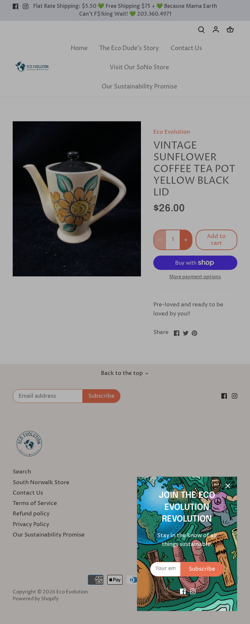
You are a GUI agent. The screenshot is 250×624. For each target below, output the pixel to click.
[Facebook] (183, 591)
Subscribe (202, 569)
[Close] (228, 486)
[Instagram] (193, 591)
